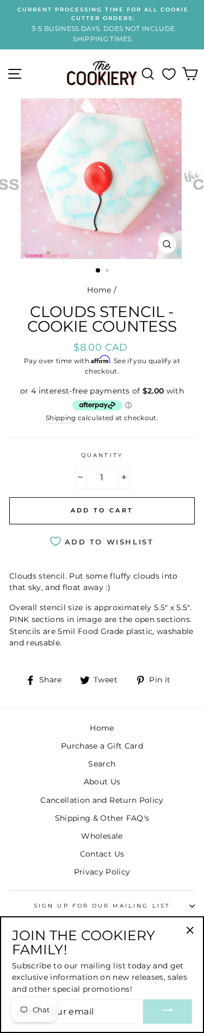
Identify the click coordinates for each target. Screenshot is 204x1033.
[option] (102, 24)
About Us (102, 781)
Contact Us (102, 854)
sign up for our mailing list (102, 905)
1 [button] (98, 271)
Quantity (101, 455)
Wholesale (101, 836)
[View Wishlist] (169, 74)
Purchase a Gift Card (102, 746)
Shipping (61, 418)
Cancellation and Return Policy (101, 800)
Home (99, 290)
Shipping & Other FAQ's (102, 818)
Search (101, 763)
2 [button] (108, 271)
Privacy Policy (102, 871)
